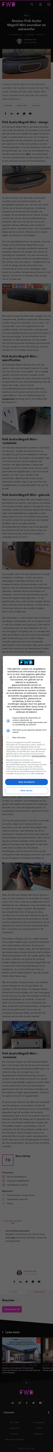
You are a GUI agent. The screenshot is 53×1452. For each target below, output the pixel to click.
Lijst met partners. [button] (39, 756)
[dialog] (26, 726)
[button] (26, 738)
